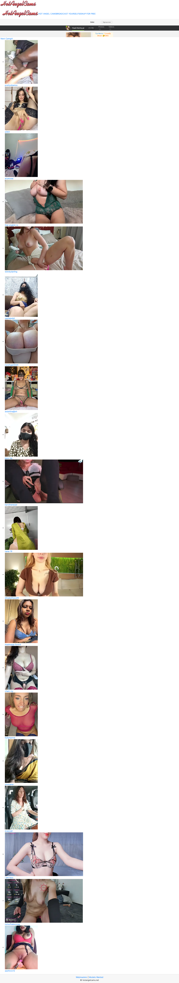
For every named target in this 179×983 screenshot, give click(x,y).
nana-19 (8, 551)
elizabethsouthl (12, 598)
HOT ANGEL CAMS (47, 14)
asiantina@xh (11, 411)
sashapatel (10, 318)
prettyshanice (11, 85)
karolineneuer (11, 504)
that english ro (11, 225)
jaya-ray (8, 458)
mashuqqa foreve (13, 644)
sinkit (7, 132)
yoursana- (9, 784)
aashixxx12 (10, 971)
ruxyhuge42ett (11, 365)
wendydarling (11, 271)
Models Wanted (96, 977)
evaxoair (9, 831)
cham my (9, 691)
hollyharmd (10, 737)
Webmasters (81, 977)
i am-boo (9, 877)
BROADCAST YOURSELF (67, 14)
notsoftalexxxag (12, 924)
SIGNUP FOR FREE (87, 14)
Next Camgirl (7, 38)
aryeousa (9, 178)
